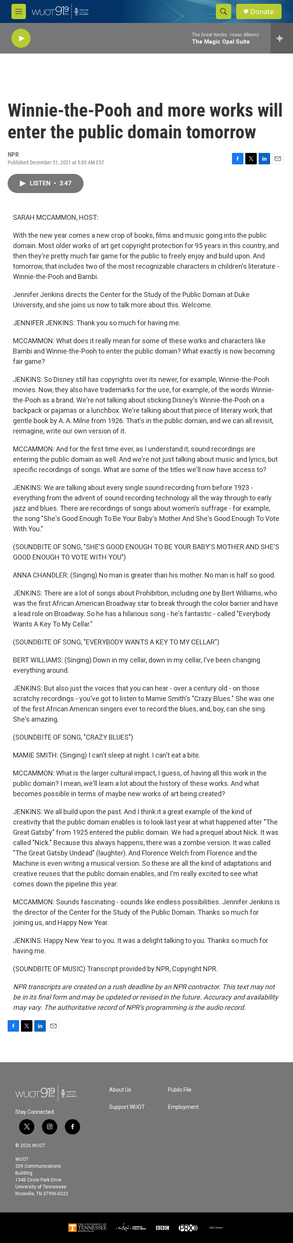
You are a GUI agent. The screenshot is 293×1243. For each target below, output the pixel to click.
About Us (120, 1090)
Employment (183, 1107)
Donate (262, 12)
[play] (21, 38)
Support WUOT (127, 1107)
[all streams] (281, 38)
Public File (180, 1090)
